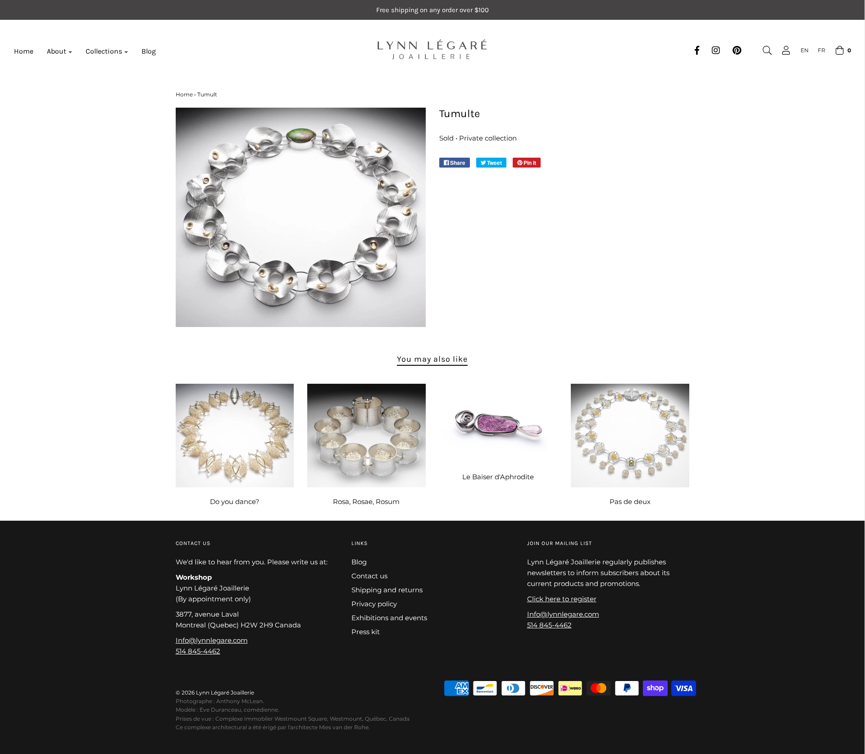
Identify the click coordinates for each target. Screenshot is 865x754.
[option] (817, 50)
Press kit (365, 631)
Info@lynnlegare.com (212, 640)
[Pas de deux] (630, 435)
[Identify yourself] (781, 50)
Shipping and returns (387, 590)
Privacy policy (374, 604)
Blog (148, 51)
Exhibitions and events (389, 617)
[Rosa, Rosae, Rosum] (366, 435)
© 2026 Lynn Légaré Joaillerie (215, 692)
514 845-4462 (198, 651)
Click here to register (561, 599)
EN (805, 50)
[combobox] (800, 50)
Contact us (369, 576)
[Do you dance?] (235, 435)
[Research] (763, 50)
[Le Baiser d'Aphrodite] (498, 423)
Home (23, 51)
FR (821, 50)
